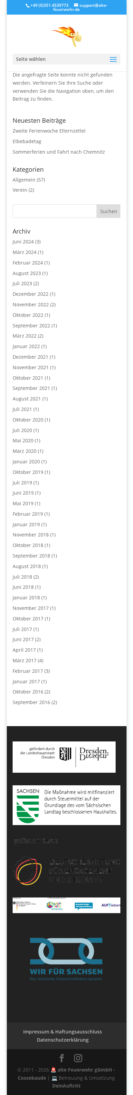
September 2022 (31, 325)
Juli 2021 (22, 409)
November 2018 (31, 534)
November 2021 (31, 367)
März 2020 (24, 451)
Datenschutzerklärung (63, 1040)
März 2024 (24, 252)
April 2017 (24, 650)
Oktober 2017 (28, 618)
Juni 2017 (23, 639)
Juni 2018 (23, 587)
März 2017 (24, 660)
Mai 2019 (23, 503)
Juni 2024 (23, 241)
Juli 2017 (22, 629)
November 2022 (31, 304)
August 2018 (27, 566)
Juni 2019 (23, 493)
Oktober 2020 (28, 419)
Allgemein (24, 179)
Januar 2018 (26, 597)
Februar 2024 (28, 262)
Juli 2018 (22, 577)
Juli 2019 (22, 482)
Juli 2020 (22, 430)
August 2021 (27, 398)
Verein (20, 190)
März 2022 (24, 335)
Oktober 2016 (28, 691)
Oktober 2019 (28, 472)
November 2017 (31, 608)
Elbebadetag (27, 141)
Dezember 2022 (30, 294)
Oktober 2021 (28, 378)
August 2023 (27, 273)
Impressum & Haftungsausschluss (62, 1031)
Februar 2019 (28, 514)
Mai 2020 (23, 440)
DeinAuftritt (66, 1085)
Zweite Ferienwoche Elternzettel (49, 130)
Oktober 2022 (28, 315)
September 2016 (31, 702)
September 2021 (31, 388)
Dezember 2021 (30, 357)
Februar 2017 (28, 671)
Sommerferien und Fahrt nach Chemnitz (59, 152)
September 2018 (31, 555)
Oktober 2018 (28, 545)
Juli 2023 (22, 283)
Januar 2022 (26, 346)
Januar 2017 (26, 681)
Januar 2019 (26, 524)
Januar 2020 (26, 461)
